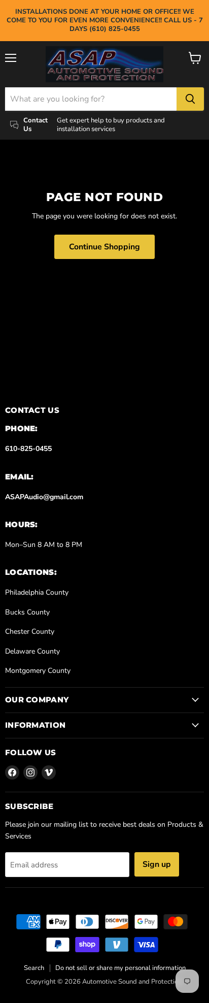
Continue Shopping (104, 246)
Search (34, 968)
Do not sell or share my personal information (120, 968)
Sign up (157, 864)
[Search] (190, 99)
